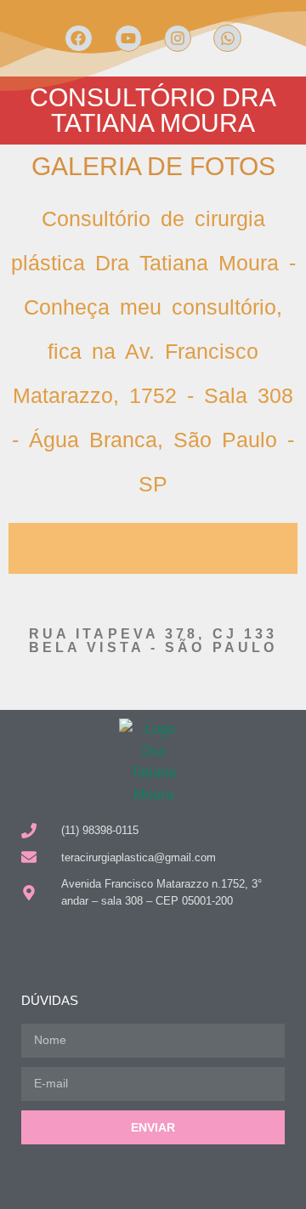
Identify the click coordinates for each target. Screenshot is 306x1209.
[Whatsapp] (227, 38)
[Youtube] (128, 38)
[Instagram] (177, 38)
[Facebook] (78, 38)
